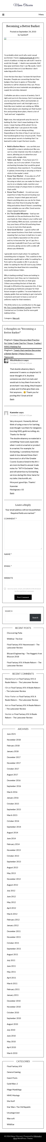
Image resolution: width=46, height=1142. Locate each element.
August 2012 (12, 885)
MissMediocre (17, 360)
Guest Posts (12, 1078)
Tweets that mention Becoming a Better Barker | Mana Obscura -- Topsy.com (22, 353)
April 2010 (11, 1047)
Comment (10, 518)
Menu (41, 14)
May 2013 (11, 873)
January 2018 (13, 751)
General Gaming (14, 1072)
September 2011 (14, 948)
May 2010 (11, 1041)
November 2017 (14, 763)
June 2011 (11, 966)
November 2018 (14, 740)
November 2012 (14, 879)
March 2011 (12, 983)
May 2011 (11, 972)
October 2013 (13, 856)
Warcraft (16, 318)
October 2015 (13, 803)
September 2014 (14, 827)
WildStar (10, 1124)
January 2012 (13, 925)
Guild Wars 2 (12, 1084)
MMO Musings (13, 1095)
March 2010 (12, 1053)
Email (8, 566)
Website (8, 578)
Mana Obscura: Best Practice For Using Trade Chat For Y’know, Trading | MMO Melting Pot (23, 343)
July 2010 (11, 1030)
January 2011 (13, 995)
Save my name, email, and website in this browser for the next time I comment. (24, 590)
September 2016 (14, 786)
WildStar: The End (14, 639)
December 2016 (14, 780)
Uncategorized (13, 1113)
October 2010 (13, 1012)
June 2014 (11, 838)
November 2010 (14, 1007)
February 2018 (13, 745)
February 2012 (13, 919)
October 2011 (13, 943)
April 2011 (11, 978)
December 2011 (14, 931)
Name (8, 554)
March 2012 (12, 914)
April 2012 (11, 908)
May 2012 (11, 902)
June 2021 (11, 734)
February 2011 (13, 989)
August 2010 (12, 1024)
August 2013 (12, 867)
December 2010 (14, 1001)
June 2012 (11, 896)
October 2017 (13, 769)
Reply (12, 399)
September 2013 (14, 861)
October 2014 (13, 821)
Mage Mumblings (14, 1089)
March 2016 (12, 792)
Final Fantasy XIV (14, 1066)
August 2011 (12, 954)
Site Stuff (11, 1101)
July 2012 (11, 890)
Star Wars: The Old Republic (19, 1107)
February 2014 (13, 844)
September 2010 (14, 1018)
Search (8, 611)
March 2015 (12, 815)
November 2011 (14, 937)
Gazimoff (24, 35)
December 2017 (14, 757)
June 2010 (11, 1036)
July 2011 (11, 960)
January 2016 (13, 798)
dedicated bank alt (27, 58)
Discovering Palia (14, 633)
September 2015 (14, 809)
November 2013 (14, 850)
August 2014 (12, 832)
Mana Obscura (23, 5)
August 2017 (12, 774)
